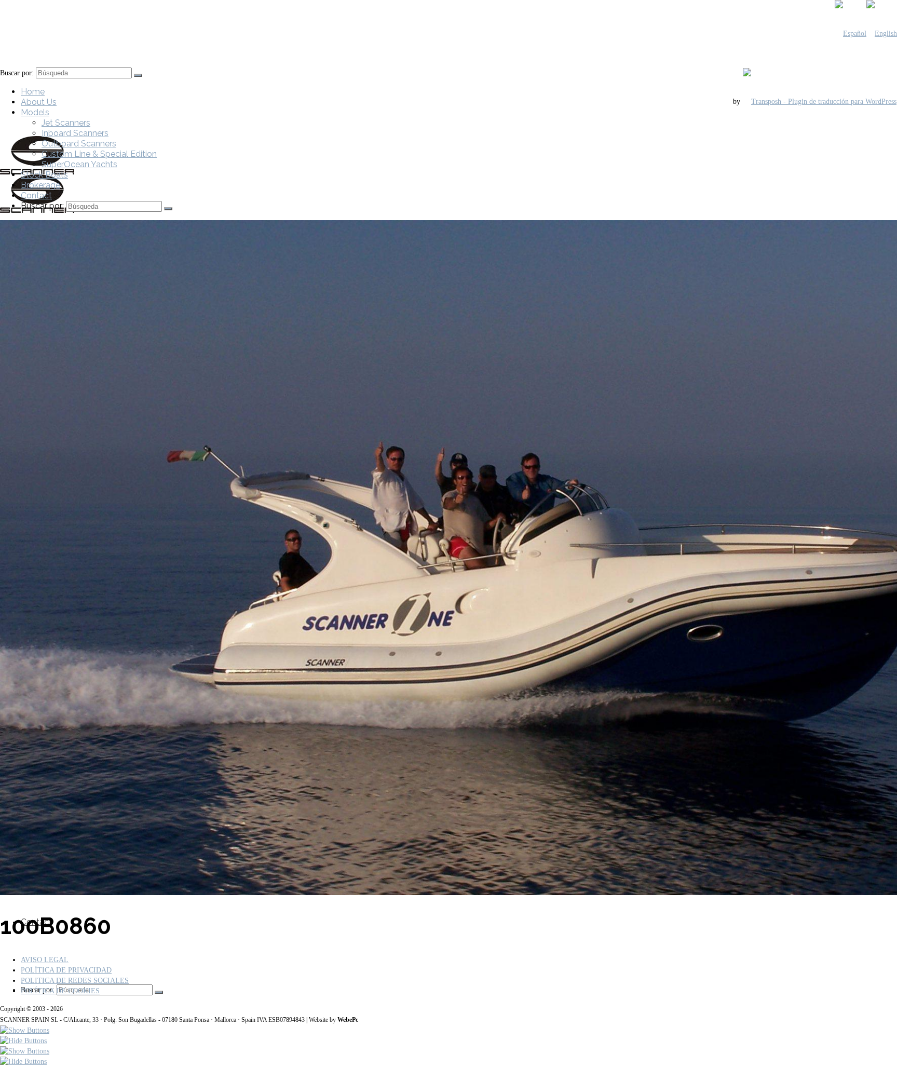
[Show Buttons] (24, 1030)
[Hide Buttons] (23, 1041)
